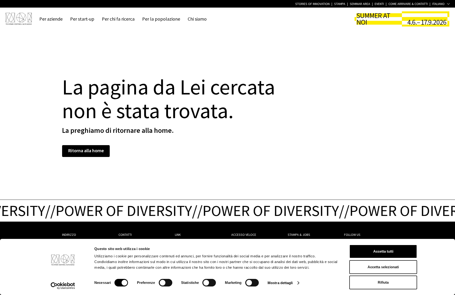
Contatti (125, 234)
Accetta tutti (383, 251)
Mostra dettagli (280, 283)
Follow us (352, 234)
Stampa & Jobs (299, 234)
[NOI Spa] (19, 19)
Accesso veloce (243, 234)
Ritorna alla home (86, 150)
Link (178, 234)
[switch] (165, 282)
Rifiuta (383, 282)
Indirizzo (69, 234)
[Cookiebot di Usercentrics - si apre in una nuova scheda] (63, 285)
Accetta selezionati (383, 267)
